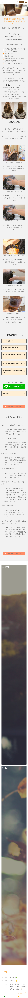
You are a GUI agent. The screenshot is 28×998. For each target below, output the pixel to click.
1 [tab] (12, 14)
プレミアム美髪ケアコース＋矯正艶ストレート (14, 356)
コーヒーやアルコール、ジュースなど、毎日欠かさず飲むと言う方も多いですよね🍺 (18, 987)
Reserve (22, 1)
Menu (5, 566)
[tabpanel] (14, 10)
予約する (7, 996)
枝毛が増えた (9, 53)
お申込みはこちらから (14, 406)
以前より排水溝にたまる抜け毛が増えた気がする (15, 60)
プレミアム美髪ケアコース (9, 341)
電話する (22, 996)
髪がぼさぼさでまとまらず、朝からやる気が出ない (15, 50)
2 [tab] (14, 14)
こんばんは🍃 (13, 977)
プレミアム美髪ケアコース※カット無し (13, 363)
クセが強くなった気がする (13, 63)
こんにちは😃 (13, 981)
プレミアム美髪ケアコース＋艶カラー (12, 347)
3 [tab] (16, 14)
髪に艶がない (9, 56)
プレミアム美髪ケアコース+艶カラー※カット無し (14, 371)
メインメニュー (7, 393)
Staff (5, 767)
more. (21, 994)
